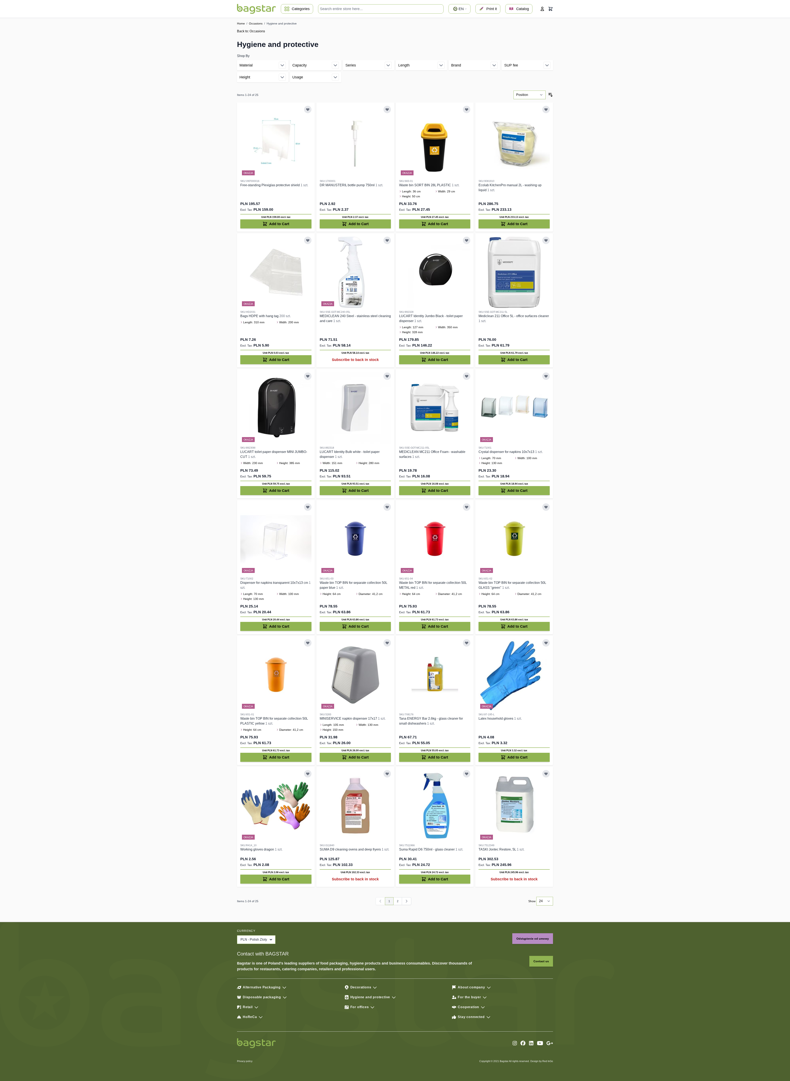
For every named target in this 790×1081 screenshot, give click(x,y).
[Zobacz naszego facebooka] (522, 1043)
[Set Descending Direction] (550, 94)
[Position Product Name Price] (530, 95)
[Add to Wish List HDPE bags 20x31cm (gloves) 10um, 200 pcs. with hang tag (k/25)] (307, 240)
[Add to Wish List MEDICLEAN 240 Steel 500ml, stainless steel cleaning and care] (387, 240)
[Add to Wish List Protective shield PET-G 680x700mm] (307, 109)
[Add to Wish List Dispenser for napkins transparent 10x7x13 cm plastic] (307, 507)
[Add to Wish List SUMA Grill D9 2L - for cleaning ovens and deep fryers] (387, 773)
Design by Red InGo (541, 1061)
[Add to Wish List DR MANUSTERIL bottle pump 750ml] (387, 109)
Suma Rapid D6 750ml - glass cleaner (427, 849)
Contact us (541, 961)
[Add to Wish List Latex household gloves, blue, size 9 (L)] (546, 643)
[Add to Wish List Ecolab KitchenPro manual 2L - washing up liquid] (546, 109)
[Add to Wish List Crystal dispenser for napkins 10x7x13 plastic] (546, 376)
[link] (380, 901)
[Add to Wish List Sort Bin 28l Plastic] (466, 109)
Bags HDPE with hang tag (259, 316)
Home (241, 23)
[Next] (406, 901)
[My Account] (542, 8)
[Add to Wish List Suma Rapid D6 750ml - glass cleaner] (466, 773)
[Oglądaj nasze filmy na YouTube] (540, 1043)
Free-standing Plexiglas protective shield (270, 185)
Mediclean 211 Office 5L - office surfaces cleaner (514, 316)
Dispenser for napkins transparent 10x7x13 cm (274, 582)
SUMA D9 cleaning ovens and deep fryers (351, 849)
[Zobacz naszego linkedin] (531, 1043)
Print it (491, 9)
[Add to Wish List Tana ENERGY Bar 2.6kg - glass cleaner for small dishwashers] (466, 643)
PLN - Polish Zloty (253, 939)
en (461, 9)
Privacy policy (244, 1061)
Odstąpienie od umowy (532, 938)
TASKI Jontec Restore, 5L (498, 849)
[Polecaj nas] (549, 1043)
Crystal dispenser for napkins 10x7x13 (507, 452)
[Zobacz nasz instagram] (514, 1043)
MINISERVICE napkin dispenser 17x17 (349, 718)
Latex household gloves (496, 718)
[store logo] (256, 9)
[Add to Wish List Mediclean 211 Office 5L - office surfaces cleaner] (546, 240)
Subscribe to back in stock (355, 360)
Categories (301, 9)
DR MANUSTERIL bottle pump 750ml (347, 185)
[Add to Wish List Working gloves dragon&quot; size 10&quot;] (307, 773)
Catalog (522, 9)
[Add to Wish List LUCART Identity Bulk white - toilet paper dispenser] (387, 376)
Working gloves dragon (257, 849)
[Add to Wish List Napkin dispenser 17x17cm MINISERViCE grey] (387, 643)
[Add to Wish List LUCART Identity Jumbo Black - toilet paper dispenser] (466, 240)
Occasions (256, 23)
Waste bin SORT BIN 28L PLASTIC (425, 185)
